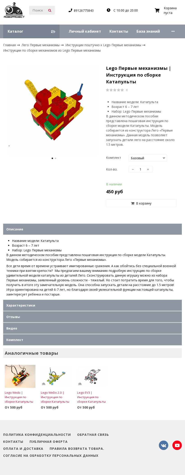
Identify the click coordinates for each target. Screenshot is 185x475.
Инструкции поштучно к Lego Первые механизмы (103, 45)
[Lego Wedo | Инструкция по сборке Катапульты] (20, 376)
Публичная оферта (49, 442)
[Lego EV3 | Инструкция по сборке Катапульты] (92, 376)
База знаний (148, 31)
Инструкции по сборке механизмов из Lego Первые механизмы (52, 50)
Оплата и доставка (23, 449)
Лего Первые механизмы (41, 45)
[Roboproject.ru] (14, 10)
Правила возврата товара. (77, 449)
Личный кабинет (85, 31)
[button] (52, 158)
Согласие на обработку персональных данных (50, 456)
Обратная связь (93, 435)
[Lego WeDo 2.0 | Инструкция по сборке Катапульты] (56, 376)
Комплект (113, 157)
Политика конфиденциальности (37, 435)
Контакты (118, 31)
